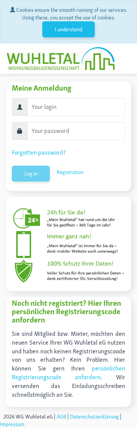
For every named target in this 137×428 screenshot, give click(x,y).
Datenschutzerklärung (94, 416)
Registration (70, 172)
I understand (68, 29)
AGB (61, 416)
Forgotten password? (38, 153)
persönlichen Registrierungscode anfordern (68, 372)
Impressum (12, 424)
